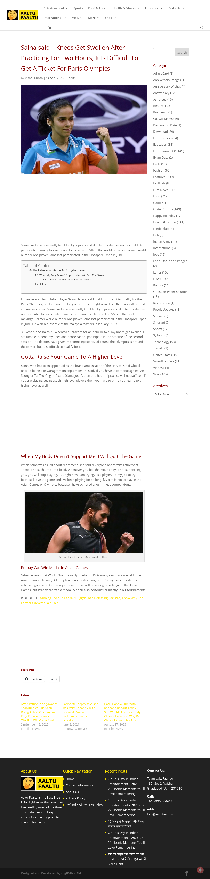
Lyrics (157, 272)
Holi (156, 235)
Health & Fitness (124, 8)
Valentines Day (163, 361)
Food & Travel (97, 8)
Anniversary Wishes (167, 86)
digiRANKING (71, 873)
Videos (158, 368)
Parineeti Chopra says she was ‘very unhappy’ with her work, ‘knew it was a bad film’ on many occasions (80, 712)
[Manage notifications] (200, 870)
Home (70, 779)
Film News (160, 190)
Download (160, 131)
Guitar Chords (163, 209)
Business (159, 112)
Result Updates (163, 309)
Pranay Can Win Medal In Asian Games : (70, 279)
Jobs (156, 254)
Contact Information (80, 785)
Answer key (161, 93)
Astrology (160, 99)
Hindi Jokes (161, 229)
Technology (161, 342)
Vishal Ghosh (34, 78)
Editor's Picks (162, 138)
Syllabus (159, 335)
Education (152, 8)
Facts (156, 164)
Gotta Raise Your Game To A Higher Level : (58, 270)
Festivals (174, 8)
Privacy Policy (75, 798)
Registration (161, 303)
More (92, 18)
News (157, 279)
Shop (108, 18)
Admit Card (161, 73)
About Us (72, 792)
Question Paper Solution (170, 292)
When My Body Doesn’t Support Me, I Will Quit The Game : (72, 275)
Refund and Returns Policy (84, 805)
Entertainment (54, 8)
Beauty (158, 106)
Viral (156, 374)
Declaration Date (165, 125)
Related (43, 284)
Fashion (158, 170)
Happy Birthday (164, 216)
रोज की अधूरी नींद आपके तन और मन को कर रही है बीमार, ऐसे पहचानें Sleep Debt (127, 859)
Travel (157, 348)
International (53, 18)
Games (158, 203)
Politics (158, 285)
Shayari (158, 316)
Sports (78, 8)
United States (162, 355)
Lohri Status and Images (170, 261)
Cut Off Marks (163, 119)
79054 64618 (163, 801)
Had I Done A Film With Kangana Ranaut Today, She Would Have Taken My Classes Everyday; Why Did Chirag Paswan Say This (122, 712)
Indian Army (161, 241)
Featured (159, 177)
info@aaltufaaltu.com (162, 814)
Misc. (75, 18)
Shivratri (159, 322)
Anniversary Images (167, 80)
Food (156, 196)
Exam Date (160, 157)
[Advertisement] (84, 211)
